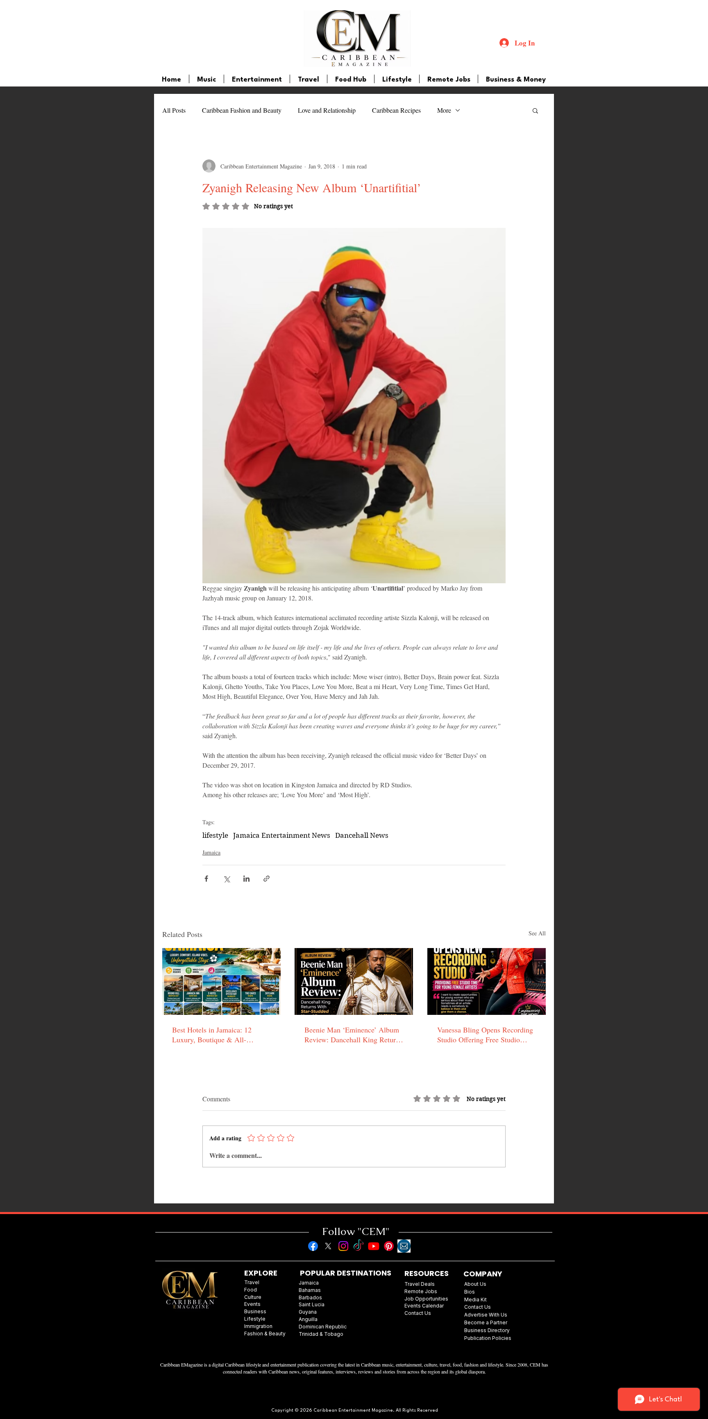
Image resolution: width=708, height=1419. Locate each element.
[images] (404, 1246)
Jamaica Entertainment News (281, 835)
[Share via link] (266, 878)
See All (537, 933)
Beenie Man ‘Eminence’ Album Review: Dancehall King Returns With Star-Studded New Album (353, 1034)
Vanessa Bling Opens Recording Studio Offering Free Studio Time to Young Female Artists (485, 1034)
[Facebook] (313, 1246)
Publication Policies (487, 1338)
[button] (535, 110)
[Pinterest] (388, 1246)
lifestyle (215, 835)
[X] (328, 1246)
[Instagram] (343, 1246)
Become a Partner (485, 1322)
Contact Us (477, 1307)
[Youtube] (373, 1246)
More (444, 110)
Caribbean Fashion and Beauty (241, 110)
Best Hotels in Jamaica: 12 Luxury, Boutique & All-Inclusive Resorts (212, 1034)
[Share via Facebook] (206, 878)
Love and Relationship (327, 110)
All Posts (174, 110)
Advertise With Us (485, 1315)
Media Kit (475, 1299)
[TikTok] (358, 1246)
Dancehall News (361, 835)
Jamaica (211, 852)
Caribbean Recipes (396, 110)
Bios (469, 1292)
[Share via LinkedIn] (246, 878)
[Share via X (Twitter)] (226, 878)
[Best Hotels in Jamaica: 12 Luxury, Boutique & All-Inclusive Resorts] (221, 981)
